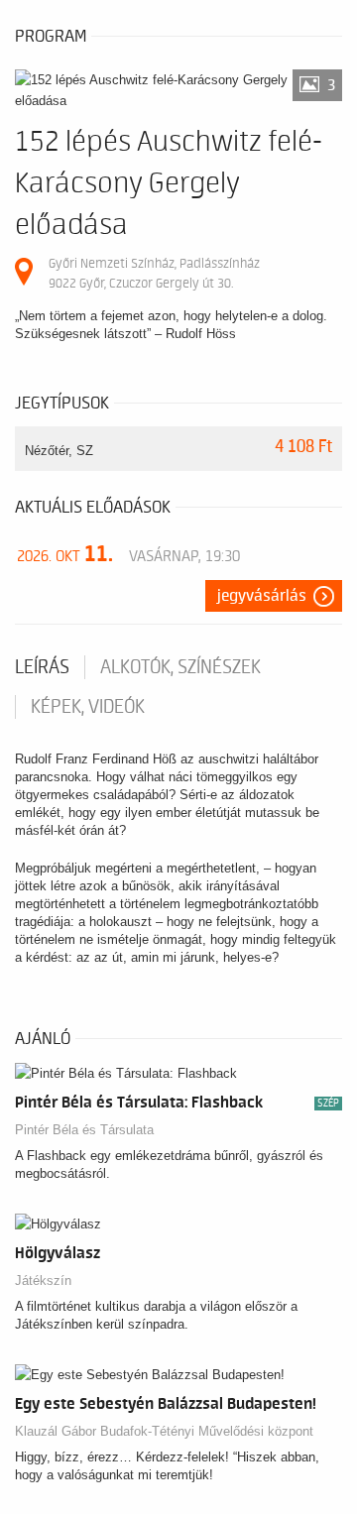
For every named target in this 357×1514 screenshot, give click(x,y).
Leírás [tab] (42, 667)
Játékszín (43, 1280)
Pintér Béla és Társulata (84, 1129)
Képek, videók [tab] (88, 707)
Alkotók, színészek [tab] (180, 667)
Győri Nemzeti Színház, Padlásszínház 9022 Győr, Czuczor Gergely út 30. (154, 273)
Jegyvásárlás (261, 596)
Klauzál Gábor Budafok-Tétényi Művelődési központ (164, 1431)
